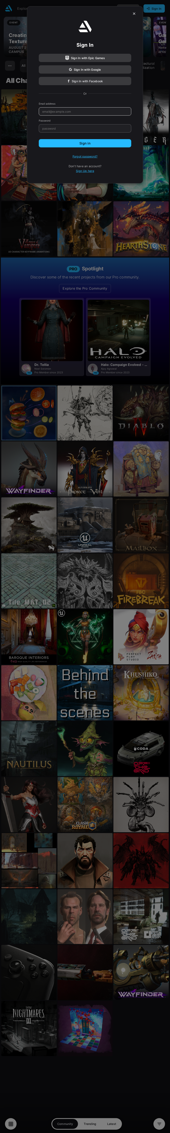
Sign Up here (85, 171)
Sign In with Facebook (87, 81)
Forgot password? (85, 156)
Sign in (85, 143)
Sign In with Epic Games (88, 58)
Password (45, 120)
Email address (47, 103)
